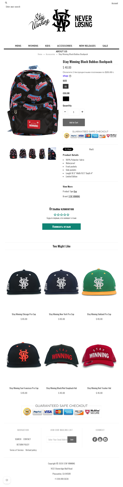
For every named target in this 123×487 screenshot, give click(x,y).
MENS (18, 45)
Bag (75, 191)
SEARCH (18, 439)
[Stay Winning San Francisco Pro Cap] (23, 384)
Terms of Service (17, 450)
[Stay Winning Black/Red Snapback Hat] (61, 384)
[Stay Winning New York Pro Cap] (61, 310)
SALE (105, 45)
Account (115, 3)
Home (40, 54)
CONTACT (27, 439)
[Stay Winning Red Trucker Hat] (99, 384)
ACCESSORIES (64, 45)
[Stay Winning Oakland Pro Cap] (99, 310)
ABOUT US (61, 51)
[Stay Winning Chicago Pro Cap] (23, 310)
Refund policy (31, 450)
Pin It (91, 149)
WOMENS (33, 45)
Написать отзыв (61, 227)
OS (66, 86)
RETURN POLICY (23, 444)
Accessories (50, 54)
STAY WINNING (74, 196)
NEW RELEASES (87, 45)
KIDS (47, 45)
